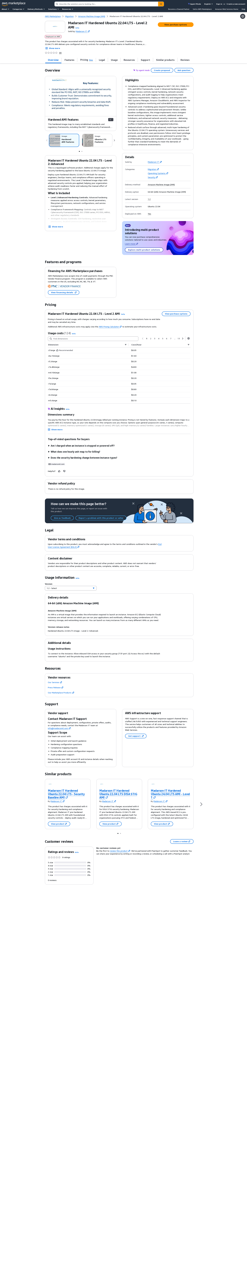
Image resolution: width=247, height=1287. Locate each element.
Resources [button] (66, 9)
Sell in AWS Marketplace (202, 9)
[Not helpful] (64, 471)
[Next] (114, 140)
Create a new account (236, 4)
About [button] (4, 9)
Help (243, 9)
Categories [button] (17, 9)
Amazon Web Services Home (226, 9)
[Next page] (182, 338)
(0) (60, 53)
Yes (149, 214)
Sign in (219, 4)
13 (179, 338)
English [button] (207, 4)
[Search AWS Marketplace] (161, 4)
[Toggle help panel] (242, 16)
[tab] (53, 60)
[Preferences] (189, 338)
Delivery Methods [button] (35, 9)
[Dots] (79, 151)
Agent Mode (195, 4)
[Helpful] (59, 471)
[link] (136, 16)
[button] (77, 28)
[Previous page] (142, 338)
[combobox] (106, 4)
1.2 (149, 199)
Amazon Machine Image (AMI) (161, 184)
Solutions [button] (52, 9)
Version (48, 584)
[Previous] (47, 140)
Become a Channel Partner (178, 9)
